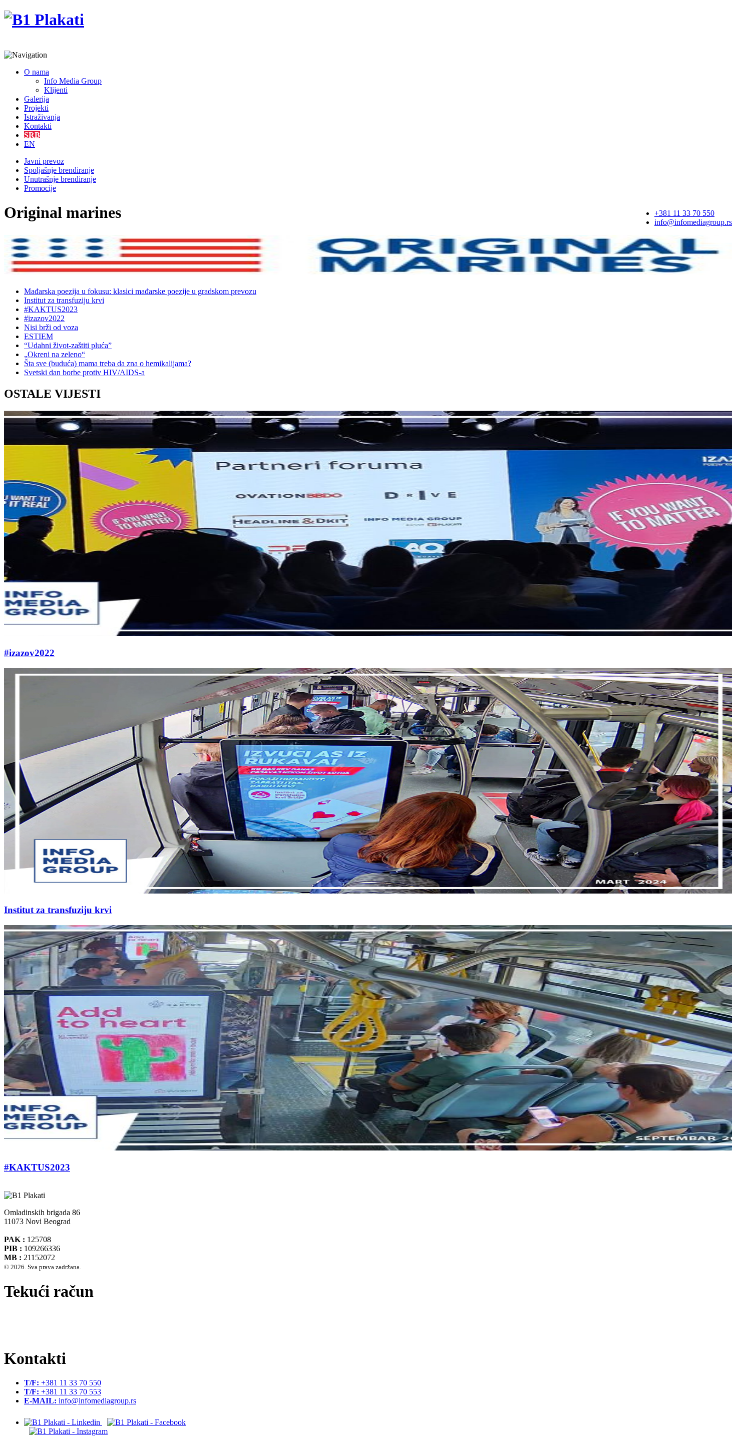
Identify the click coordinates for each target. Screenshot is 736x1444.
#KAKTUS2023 (51, 309)
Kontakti (38, 126)
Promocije (40, 188)
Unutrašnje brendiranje (60, 179)
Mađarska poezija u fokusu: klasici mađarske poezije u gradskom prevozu (140, 291)
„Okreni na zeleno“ (54, 354)
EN (29, 144)
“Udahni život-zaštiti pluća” (68, 345)
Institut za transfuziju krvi (64, 300)
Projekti (36, 108)
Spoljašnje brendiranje (59, 170)
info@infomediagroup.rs (693, 222)
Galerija (36, 99)
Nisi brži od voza (51, 327)
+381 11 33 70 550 (684, 213)
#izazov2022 (44, 318)
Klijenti (56, 90)
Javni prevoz (44, 161)
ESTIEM (38, 336)
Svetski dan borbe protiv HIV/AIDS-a (84, 372)
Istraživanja (42, 117)
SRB (32, 135)
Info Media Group (73, 81)
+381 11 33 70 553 (62, 1391)
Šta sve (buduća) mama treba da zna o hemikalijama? (107, 363)
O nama (36, 72)
